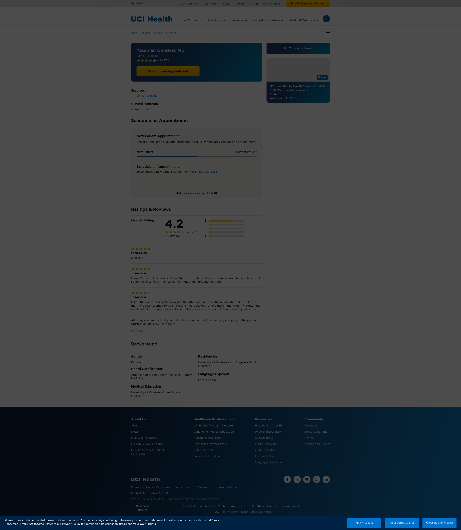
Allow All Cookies (364, 523)
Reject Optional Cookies (402, 523)
